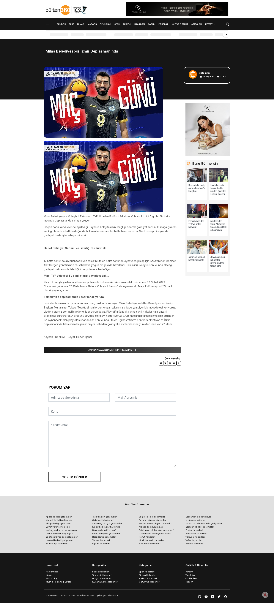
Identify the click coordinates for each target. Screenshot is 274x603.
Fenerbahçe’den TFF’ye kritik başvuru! (196, 224)
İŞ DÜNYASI (139, 24)
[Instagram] (199, 596)
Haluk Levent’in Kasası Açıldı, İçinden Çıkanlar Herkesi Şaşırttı (218, 189)
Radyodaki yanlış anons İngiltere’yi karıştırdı (196, 188)
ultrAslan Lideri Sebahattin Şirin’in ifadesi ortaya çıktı (217, 261)
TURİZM (127, 24)
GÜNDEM (61, 24)
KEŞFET (208, 24)
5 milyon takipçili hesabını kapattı (196, 258)
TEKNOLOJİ (105, 24)
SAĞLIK (151, 24)
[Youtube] (206, 596)
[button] (227, 24)
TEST (71, 24)
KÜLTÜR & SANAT (180, 24)
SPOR (117, 24)
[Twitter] (219, 596)
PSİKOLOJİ (163, 24)
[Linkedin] (212, 596)
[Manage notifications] (265, 595)
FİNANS (80, 24)
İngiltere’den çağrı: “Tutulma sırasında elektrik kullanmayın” (218, 225)
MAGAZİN (92, 24)
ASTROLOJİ (196, 24)
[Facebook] (225, 596)
